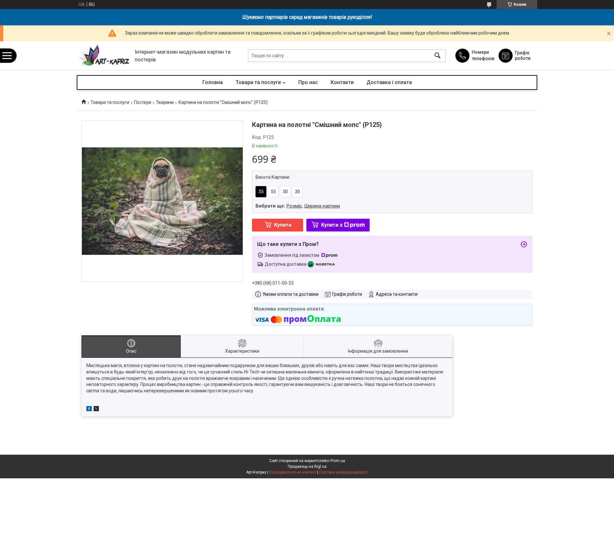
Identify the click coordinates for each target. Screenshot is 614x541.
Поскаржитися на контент (292, 472)
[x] (96, 409)
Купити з (331, 225)
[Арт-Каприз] (104, 56)
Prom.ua (337, 461)
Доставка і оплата (389, 82)
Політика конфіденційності (343, 472)
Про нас (308, 82)
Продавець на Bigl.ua (307, 466)
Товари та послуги (258, 82)
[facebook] (89, 409)
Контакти (342, 82)
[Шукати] (437, 56)
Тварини (165, 102)
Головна (212, 82)
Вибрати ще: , (298, 206)
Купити (282, 225)
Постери (142, 102)
